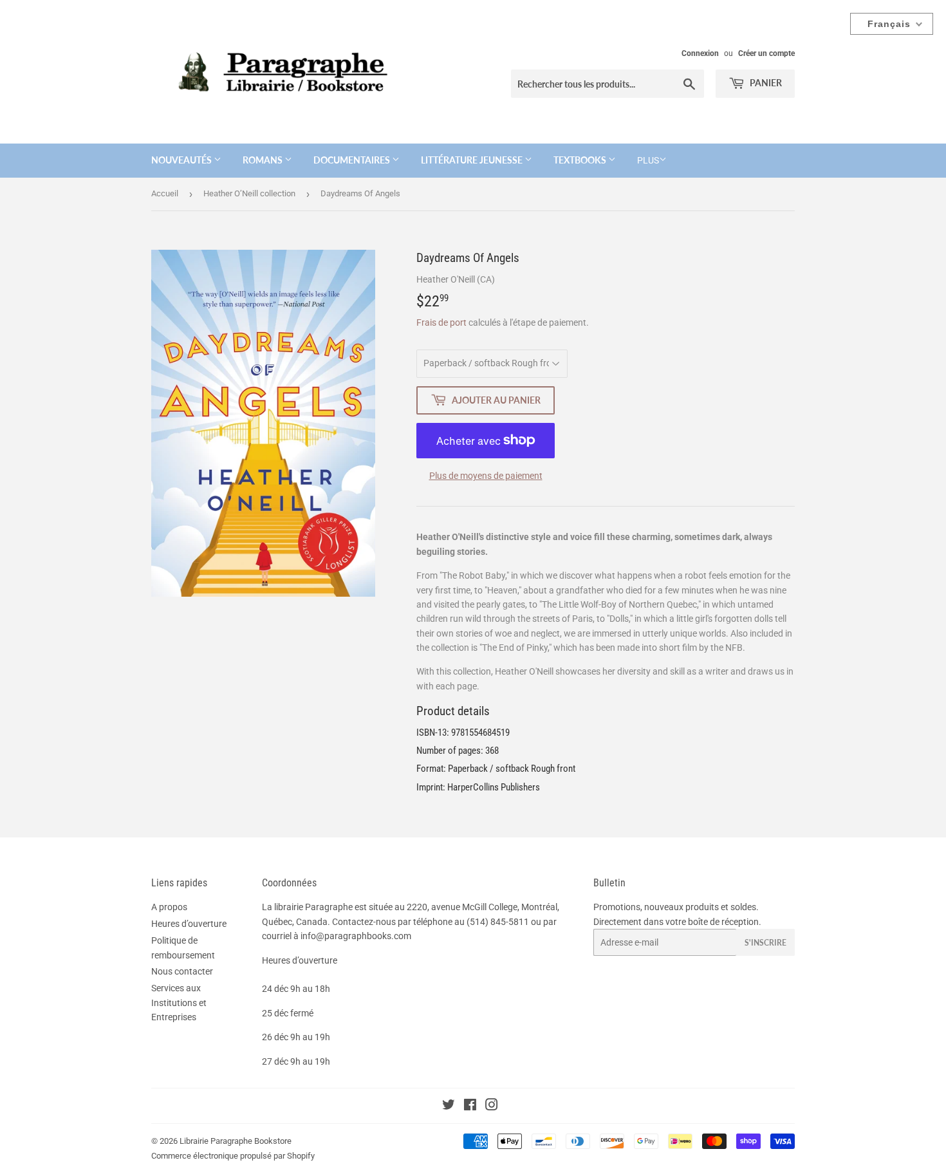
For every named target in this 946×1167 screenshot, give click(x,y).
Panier (765, 82)
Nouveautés (182, 159)
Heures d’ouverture (189, 924)
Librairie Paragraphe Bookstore (236, 1141)
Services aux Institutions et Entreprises (179, 1002)
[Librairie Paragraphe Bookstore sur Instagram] (491, 1106)
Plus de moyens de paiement (486, 476)
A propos (169, 907)
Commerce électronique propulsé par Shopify (233, 1156)
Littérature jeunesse (472, 159)
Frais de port (441, 322)
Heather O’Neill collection (249, 193)
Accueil (164, 193)
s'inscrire (765, 943)
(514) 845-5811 (498, 922)
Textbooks (580, 159)
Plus (648, 160)
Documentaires (352, 159)
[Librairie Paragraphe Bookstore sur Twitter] (448, 1106)
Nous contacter (182, 971)
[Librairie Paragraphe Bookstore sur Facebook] (470, 1106)
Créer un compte (766, 53)
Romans (263, 159)
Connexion (700, 53)
